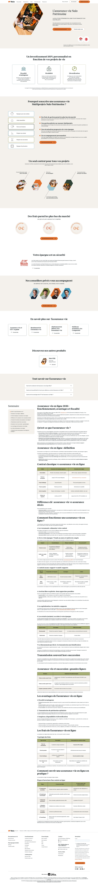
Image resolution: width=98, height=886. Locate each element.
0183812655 (84, 877)
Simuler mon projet (84, 1)
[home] (11, 1)
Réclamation (74, 880)
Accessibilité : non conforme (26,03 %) (54, 881)
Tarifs (31, 1)
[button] (19, 1)
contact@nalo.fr (13, 878)
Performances (25, 1)
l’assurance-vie (64, 412)
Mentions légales (29, 880)
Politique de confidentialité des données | (64, 880)
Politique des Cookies (53, 880)
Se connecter (73, 1)
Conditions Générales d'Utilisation (39, 880)
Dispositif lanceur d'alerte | (42, 881)
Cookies (47, 880)
